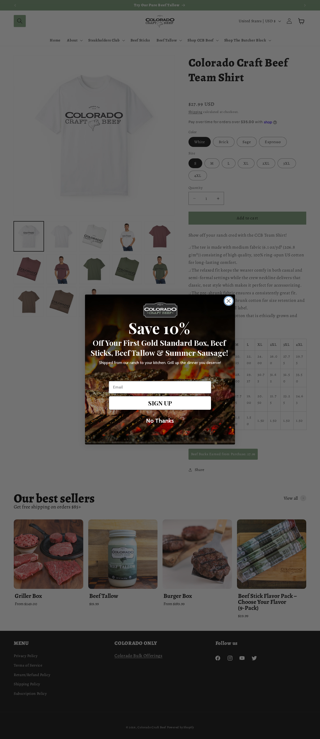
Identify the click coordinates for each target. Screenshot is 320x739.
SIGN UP (160, 403)
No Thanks (160, 420)
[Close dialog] (228, 301)
